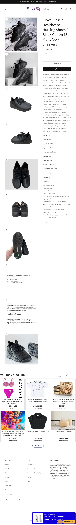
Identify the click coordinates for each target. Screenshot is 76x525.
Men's (6, 481)
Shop (6, 473)
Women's (7, 477)
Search (7, 464)
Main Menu (8, 469)
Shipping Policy (31, 469)
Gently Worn (8, 494)
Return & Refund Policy (34, 473)
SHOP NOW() (69, 522)
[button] (6, 9)
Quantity (45, 53)
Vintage (7, 490)
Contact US (30, 464)
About (29, 477)
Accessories (8, 485)
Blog (28, 481)
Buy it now (57, 69)
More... (59, 522)
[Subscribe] (36, 505)
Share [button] (46, 222)
